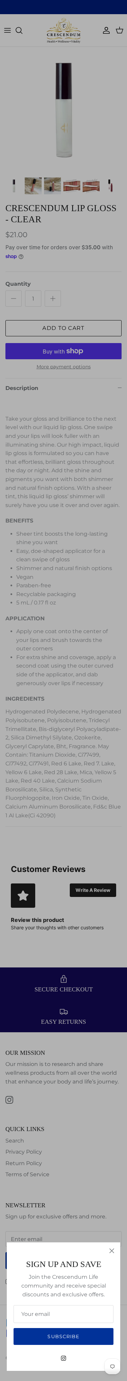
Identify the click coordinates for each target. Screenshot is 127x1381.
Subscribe (63, 1336)
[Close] (111, 1250)
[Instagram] (63, 1358)
